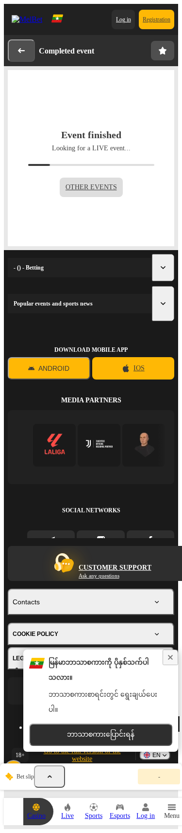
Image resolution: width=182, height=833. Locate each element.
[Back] (21, 50)
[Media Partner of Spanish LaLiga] (54, 445)
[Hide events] (49, 776)
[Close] (170, 657)
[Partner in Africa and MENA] (99, 445)
